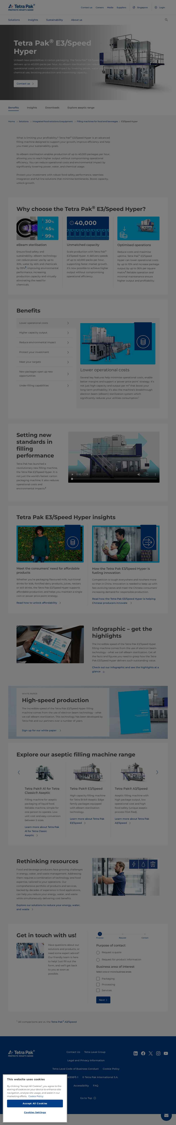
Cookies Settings (35, 1112)
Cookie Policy (35, 1096)
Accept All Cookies (35, 1103)
